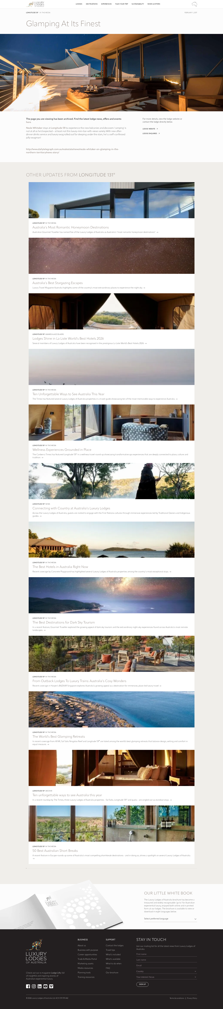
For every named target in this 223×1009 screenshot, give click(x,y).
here (28, 122)
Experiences (106, 4)
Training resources (86, 977)
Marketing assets (85, 964)
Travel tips (110, 950)
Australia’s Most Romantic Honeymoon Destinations (71, 227)
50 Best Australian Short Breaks (55, 851)
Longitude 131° (32, 13)
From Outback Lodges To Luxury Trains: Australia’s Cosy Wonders (79, 681)
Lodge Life (56, 973)
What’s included (113, 955)
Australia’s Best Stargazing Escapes (58, 283)
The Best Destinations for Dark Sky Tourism (64, 622)
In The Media (45, 13)
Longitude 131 (58, 128)
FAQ (108, 968)
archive (48, 791)
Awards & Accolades (54, 334)
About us (82, 946)
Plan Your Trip (121, 4)
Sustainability (138, 4)
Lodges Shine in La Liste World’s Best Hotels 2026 (68, 338)
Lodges (79, 4)
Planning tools (84, 973)
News (47, 504)
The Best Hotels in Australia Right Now (60, 567)
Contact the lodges (115, 946)
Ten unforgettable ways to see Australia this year (67, 795)
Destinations (92, 4)
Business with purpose (88, 950)
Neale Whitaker (34, 128)
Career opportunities (87, 955)
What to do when (113, 964)
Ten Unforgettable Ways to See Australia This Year (68, 394)
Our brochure (112, 973)
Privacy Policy (192, 998)
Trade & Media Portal (87, 959)
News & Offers (154, 4)
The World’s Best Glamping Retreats (59, 736)
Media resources (85, 968)
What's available (113, 959)
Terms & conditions (177, 998)
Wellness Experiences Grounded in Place (62, 450)
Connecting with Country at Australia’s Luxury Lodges (71, 508)
